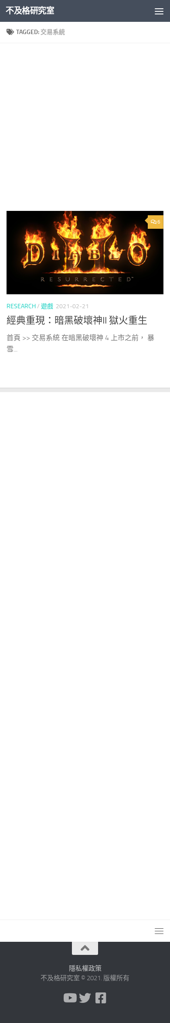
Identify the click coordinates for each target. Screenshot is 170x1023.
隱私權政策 (85, 968)
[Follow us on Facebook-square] (101, 998)
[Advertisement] (85, 130)
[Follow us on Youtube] (69, 998)
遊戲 (47, 306)
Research (21, 306)
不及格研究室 (30, 11)
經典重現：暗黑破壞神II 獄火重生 (77, 320)
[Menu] (159, 11)
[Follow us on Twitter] (85, 998)
